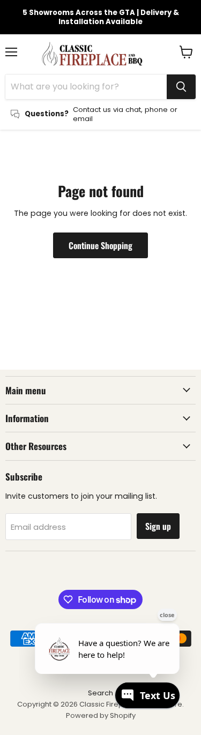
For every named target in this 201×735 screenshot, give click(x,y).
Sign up (158, 526)
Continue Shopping (100, 245)
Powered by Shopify (101, 715)
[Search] (181, 86)
